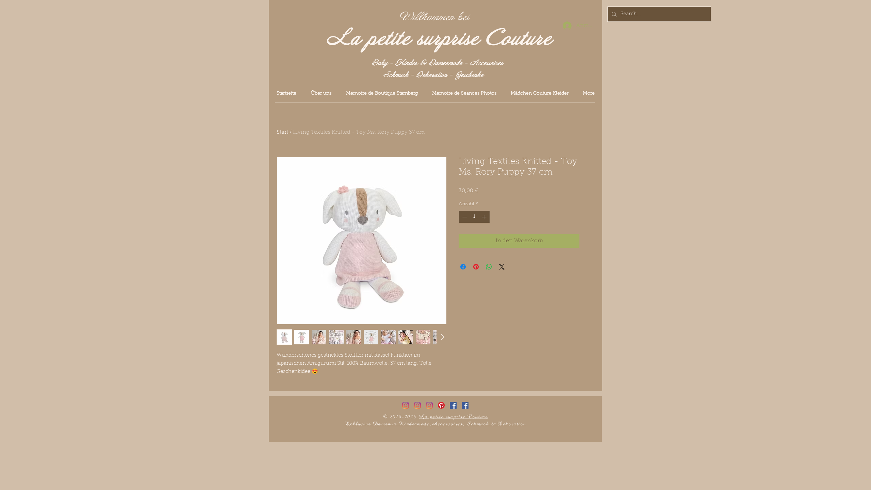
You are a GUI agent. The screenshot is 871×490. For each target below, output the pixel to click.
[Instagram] (405, 405)
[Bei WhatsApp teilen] (489, 267)
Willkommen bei (435, 17)
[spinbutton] (474, 217)
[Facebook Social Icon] (453, 405)
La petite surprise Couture (439, 38)
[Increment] (484, 217)
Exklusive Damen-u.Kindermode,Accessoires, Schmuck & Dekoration (435, 424)
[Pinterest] (441, 405)
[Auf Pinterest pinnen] (476, 267)
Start (282, 132)
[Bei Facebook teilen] (463, 267)
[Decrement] (464, 217)
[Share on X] (502, 267)
